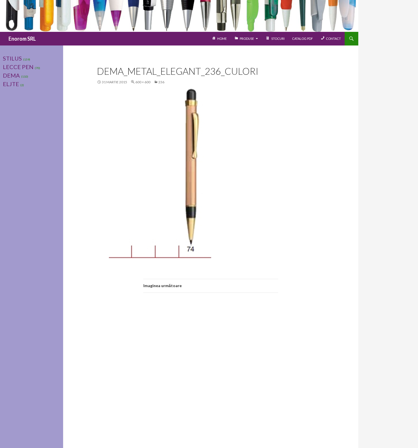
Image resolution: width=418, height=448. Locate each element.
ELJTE (11, 83)
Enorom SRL (22, 39)
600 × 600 (142, 82)
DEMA (11, 75)
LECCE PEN (18, 66)
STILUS (12, 58)
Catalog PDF (302, 38)
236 (161, 82)
